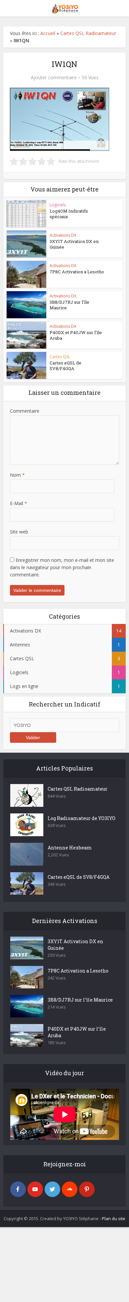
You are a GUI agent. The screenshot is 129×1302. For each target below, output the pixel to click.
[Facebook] (18, 1189)
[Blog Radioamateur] (64, 7)
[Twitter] (52, 1189)
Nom (17, 475)
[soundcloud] (69, 1189)
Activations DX (63, 235)
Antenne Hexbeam (70, 847)
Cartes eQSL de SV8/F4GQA (65, 365)
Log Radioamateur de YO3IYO (81, 818)
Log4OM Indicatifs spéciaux (69, 214)
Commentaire (24, 411)
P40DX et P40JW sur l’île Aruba (76, 335)
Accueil (47, 33)
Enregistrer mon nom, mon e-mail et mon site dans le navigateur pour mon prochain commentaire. (62, 567)
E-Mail (18, 503)
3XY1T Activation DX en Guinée (74, 244)
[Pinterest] (87, 1189)
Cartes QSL (60, 357)
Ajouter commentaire (54, 78)
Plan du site (113, 1218)
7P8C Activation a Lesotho (77, 272)
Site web (19, 532)
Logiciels (58, 205)
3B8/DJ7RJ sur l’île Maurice (69, 305)
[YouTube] (35, 1189)
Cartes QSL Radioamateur (88, 33)
